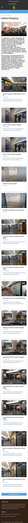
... (22, 100)
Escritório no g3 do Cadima (10, 183)
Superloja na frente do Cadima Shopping (13, 327)
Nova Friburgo (10, 90)
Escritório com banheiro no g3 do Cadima (13, 210)
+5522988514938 (13, 3)
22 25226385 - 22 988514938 (9, 516)
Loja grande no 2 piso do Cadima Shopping (14, 298)
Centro (5, 90)
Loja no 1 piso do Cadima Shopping (12, 124)
